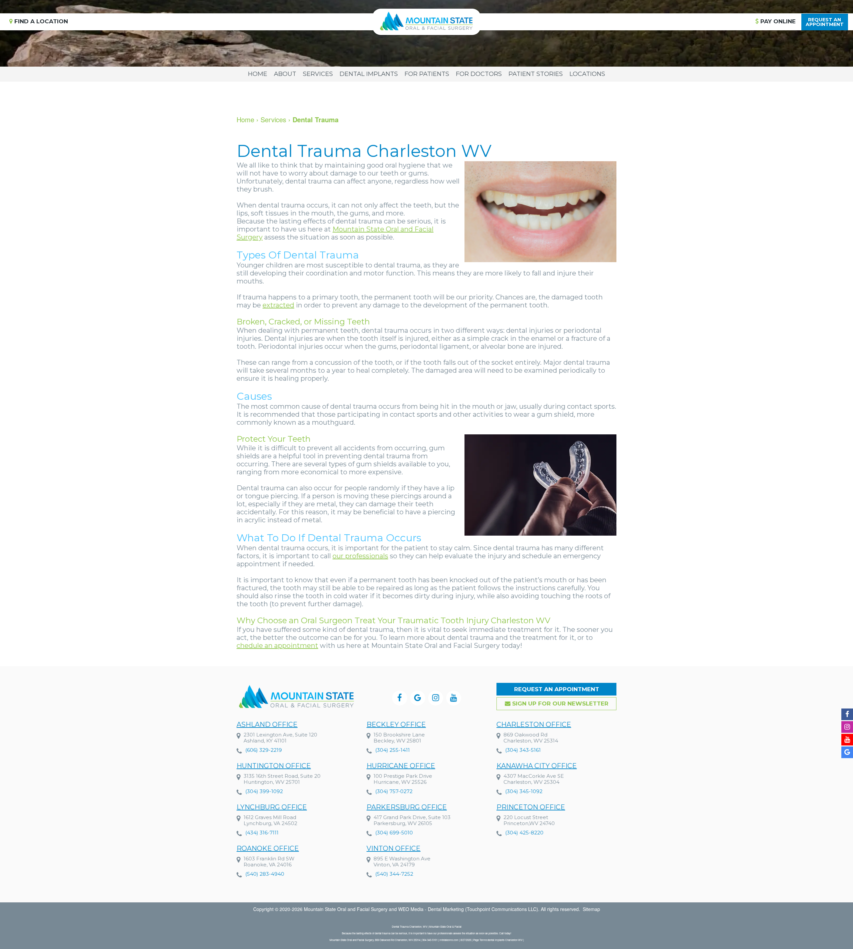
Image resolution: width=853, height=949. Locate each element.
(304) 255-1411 (392, 750)
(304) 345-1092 (523, 791)
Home (257, 74)
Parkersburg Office (407, 807)
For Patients (427, 74)
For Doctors (479, 74)
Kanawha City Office (536, 766)
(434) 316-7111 (262, 832)
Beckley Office (396, 724)
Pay (777, 21)
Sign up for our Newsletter (559, 703)
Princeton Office (530, 807)
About (285, 74)
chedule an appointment (277, 646)
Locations (587, 74)
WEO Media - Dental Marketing (431, 909)
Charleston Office (533, 724)
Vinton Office (394, 848)
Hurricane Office (401, 766)
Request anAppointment (825, 22)
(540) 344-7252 (394, 874)
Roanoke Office (268, 848)
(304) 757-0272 (394, 791)
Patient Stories (535, 74)
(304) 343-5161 (523, 750)
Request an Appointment (556, 689)
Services (318, 74)
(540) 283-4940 (264, 874)
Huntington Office (274, 766)
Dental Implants (369, 74)
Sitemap (591, 909)
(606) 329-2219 (263, 750)
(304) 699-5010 (394, 832)
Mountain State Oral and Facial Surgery (346, 909)
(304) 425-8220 (524, 832)
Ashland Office (267, 724)
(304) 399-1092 (264, 791)
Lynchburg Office (272, 807)
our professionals (360, 556)
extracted (278, 305)
